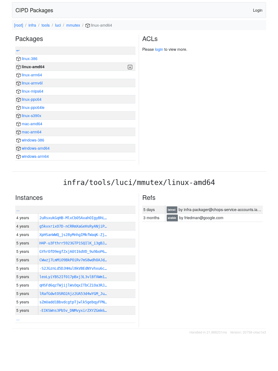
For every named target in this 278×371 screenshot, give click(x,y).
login (159, 49)
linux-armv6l (32, 83)
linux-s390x (31, 115)
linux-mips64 (32, 91)
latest (172, 210)
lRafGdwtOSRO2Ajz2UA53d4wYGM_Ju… (73, 293)
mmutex (73, 25)
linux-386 (29, 58)
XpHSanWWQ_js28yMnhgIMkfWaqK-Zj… (73, 234)
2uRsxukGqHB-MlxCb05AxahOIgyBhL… (73, 218)
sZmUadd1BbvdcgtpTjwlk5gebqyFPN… (73, 302)
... (18, 209)
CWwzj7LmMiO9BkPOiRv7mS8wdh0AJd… (73, 260)
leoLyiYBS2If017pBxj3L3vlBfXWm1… (73, 277)
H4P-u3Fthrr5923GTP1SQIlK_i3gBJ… (73, 243)
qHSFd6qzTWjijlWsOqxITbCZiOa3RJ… (73, 285)
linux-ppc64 (31, 99)
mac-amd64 (31, 123)
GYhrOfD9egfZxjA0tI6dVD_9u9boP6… (73, 251)
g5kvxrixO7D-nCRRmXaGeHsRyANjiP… (73, 226)
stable (172, 218)
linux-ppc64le (33, 107)
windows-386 (32, 140)
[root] (18, 25)
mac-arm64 (31, 131)
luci (58, 25)
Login (258, 10)
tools (46, 25)
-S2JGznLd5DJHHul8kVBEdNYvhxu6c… (73, 268)
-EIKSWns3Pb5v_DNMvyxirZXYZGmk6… (73, 310)
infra (32, 25)
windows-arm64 (35, 156)
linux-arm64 (31, 74)
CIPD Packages (34, 10)
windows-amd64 (35, 148)
